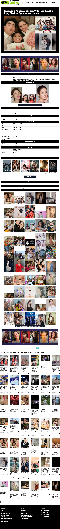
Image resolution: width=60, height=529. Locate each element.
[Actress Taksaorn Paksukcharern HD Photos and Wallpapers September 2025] (4, 380)
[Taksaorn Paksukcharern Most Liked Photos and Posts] (4, 443)
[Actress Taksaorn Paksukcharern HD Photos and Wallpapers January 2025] (14, 400)
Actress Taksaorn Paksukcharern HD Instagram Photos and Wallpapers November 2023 (14, 494)
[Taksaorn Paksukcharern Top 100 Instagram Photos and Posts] (14, 443)
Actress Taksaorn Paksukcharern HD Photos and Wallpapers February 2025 (45, 388)
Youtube (45, 512)
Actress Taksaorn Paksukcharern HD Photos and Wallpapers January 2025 (14, 408)
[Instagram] (41, 514)
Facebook (46, 510)
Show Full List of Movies (30, 176)
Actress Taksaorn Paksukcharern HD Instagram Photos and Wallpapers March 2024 (24, 451)
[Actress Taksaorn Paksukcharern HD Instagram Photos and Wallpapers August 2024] (4, 421)
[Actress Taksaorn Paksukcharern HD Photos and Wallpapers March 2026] (4, 360)
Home (2, 6)
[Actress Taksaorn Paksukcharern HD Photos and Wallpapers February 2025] (45, 380)
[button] (58, 2)
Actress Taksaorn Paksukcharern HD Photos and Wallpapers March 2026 (3, 369)
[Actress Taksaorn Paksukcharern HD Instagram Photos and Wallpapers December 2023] (45, 462)
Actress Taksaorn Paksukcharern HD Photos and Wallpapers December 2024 (45, 408)
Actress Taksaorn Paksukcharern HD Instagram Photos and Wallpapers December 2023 (45, 470)
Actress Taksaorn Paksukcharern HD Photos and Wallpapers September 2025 (3, 388)
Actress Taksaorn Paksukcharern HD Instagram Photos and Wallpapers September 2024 (55, 408)
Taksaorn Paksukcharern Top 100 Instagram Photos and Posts (14, 450)
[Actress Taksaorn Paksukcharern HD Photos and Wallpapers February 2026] (14, 360)
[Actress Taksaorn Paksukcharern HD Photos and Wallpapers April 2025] (14, 380)
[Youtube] (41, 512)
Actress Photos (2, 365)
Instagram (46, 514)
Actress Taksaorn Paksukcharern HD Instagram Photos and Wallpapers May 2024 (55, 429)
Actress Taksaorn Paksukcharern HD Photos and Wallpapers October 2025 (45, 364)
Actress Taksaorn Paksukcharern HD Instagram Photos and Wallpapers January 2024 (24, 475)
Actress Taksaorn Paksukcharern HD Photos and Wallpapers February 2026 (14, 369)
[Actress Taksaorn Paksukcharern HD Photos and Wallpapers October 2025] (45, 358)
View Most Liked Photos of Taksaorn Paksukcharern (30, 105)
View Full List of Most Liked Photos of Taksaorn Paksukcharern (30, 326)
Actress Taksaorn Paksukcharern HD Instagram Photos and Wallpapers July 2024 (35, 432)
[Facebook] (41, 510)
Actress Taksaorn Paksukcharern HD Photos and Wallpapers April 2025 (14, 388)
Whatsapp (46, 516)
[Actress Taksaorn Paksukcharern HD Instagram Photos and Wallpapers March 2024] (25, 443)
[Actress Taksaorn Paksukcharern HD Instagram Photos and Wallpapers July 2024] (35, 423)
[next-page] (4, 502)
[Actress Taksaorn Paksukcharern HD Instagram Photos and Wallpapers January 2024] (25, 464)
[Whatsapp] (41, 516)
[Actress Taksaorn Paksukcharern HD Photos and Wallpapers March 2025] (25, 380)
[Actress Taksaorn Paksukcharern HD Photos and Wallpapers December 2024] (45, 400)
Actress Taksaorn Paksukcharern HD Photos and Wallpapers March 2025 (24, 388)
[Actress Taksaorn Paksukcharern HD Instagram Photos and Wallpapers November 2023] (14, 486)
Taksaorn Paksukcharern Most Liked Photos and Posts (4, 450)
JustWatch (35, 179)
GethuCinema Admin (2, 372)
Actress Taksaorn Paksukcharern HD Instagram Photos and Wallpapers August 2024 (3, 428)
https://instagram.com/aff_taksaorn (21, 188)
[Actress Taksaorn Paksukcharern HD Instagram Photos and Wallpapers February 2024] (35, 442)
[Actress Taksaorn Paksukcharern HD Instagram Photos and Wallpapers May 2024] (56, 422)
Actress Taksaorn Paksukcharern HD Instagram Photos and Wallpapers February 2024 (35, 449)
